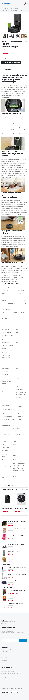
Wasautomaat (11, 506)
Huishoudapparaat (5, 506)
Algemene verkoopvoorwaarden (9, 673)
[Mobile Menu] (2, 3)
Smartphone (4, 660)
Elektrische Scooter (6, 653)
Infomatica (4, 657)
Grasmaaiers (4, 651)
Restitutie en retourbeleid (7, 671)
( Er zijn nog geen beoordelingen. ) (15, 49)
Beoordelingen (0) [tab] (8, 485)
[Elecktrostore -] (7, 3)
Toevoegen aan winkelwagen (12, 62)
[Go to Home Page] (2, 8)
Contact (3, 679)
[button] (14, 284)
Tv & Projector (4, 659)
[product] (7, 499)
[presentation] (3, 23)
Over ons (3, 670)
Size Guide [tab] (6, 482)
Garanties (3, 677)
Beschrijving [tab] (7, 69)
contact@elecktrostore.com (8, 621)
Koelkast (24, 506)
